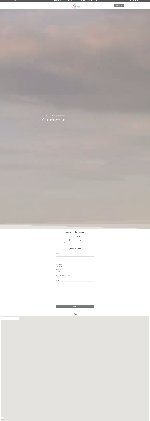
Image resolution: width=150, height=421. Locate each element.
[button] (148, 39)
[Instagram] (133, 1)
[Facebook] (131, 1)
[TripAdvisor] (135, 1)
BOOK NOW (119, 5)
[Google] (138, 1)
